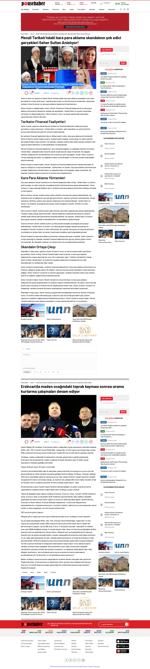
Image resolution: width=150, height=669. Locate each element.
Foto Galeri (81, 9)
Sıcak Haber (89, 652)
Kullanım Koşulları (88, 666)
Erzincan (24, 572)
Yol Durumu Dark (26, 643)
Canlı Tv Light (25, 646)
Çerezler (75, 666)
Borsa (23, 631)
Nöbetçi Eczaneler (44, 646)
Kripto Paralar (123, 631)
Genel (32, 34)
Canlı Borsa (58, 641)
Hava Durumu (61, 631)
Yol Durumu (109, 631)
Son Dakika (25, 9)
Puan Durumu (75, 631)
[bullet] (48, 372)
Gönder (27, 372)
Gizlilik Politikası (67, 666)
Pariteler (97, 631)
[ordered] (45, 372)
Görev (32, 572)
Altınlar (73, 641)
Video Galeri (89, 643)
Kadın (72, 9)
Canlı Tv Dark (42, 641)
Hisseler (87, 631)
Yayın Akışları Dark (44, 643)
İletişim (60, 666)
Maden (39, 572)
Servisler (35, 9)
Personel (53, 572)
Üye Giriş (100, 641)
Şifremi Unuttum (103, 646)
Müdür (46, 572)
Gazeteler (111, 9)
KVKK (80, 666)
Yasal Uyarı (97, 666)
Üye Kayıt (101, 643)
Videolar (92, 9)
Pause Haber (24, 34)
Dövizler (74, 643)
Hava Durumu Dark (27, 641)
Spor (64, 9)
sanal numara (42, 652)
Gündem (46, 9)
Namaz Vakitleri (35, 631)
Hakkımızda (53, 666)
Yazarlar (101, 9)
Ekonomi (55, 9)
